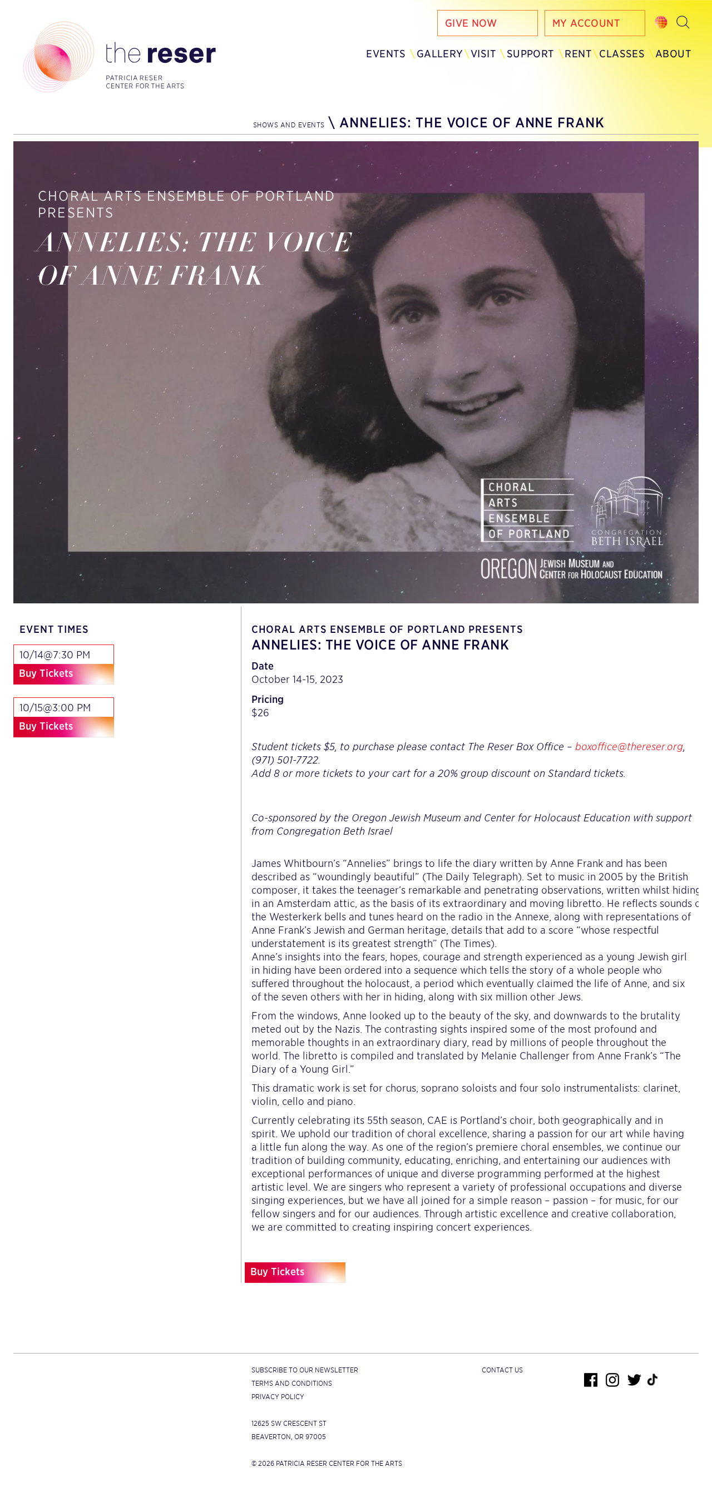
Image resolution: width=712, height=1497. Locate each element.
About (673, 54)
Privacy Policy (277, 1396)
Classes (622, 54)
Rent (578, 54)
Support (531, 54)
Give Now (471, 23)
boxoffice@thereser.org (629, 746)
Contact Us (502, 1370)
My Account (586, 23)
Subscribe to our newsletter (304, 1370)
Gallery (440, 54)
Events (386, 54)
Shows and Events (289, 125)
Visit (483, 54)
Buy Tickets (46, 673)
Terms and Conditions (291, 1383)
